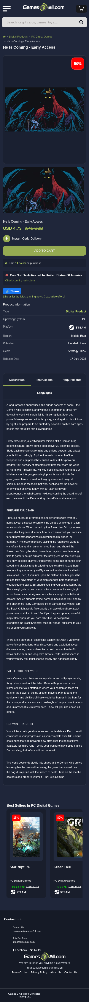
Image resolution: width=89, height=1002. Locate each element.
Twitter (37, 950)
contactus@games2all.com (27, 931)
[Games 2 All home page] (44, 956)
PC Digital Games (41, 36)
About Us (55, 972)
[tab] (17, 379)
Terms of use (19, 972)
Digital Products (18, 36)
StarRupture (20, 867)
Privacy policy (39, 972)
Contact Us (70, 972)
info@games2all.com (24, 942)
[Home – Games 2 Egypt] (4, 36)
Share (14, 291)
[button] (81, 22)
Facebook (21, 950)
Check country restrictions (20, 280)
